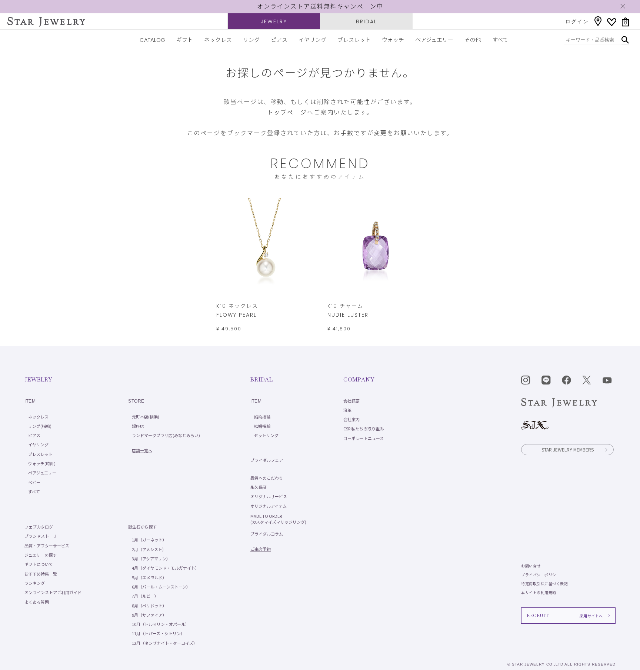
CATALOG (152, 40)
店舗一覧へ (142, 450)
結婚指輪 (262, 426)
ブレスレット (354, 40)
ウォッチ (393, 40)
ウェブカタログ (38, 527)
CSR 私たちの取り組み (363, 428)
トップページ (287, 112)
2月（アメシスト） (149, 549)
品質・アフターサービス (46, 546)
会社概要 (351, 401)
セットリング (266, 435)
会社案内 (351, 419)
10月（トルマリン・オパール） (160, 624)
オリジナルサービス (268, 496)
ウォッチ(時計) (42, 463)
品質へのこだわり (266, 478)
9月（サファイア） (149, 615)
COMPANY (358, 379)
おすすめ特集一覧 (40, 574)
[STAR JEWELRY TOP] (46, 22)
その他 (472, 40)
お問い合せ (531, 566)
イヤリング (312, 40)
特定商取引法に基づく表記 (544, 583)
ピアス (279, 40)
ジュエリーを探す (40, 555)
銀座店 (138, 426)
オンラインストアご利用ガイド (52, 592)
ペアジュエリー (434, 40)
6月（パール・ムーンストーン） (161, 587)
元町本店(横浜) (145, 417)
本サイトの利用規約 (538, 592)
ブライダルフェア (266, 460)
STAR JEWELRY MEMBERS (567, 449)
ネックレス (218, 40)
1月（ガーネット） (149, 540)
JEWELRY (274, 21)
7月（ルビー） (145, 596)
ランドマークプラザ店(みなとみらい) (166, 435)
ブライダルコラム (266, 534)
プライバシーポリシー (540, 574)
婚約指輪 (262, 417)
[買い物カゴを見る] (625, 22)
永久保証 (258, 487)
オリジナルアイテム (268, 506)
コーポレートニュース (363, 438)
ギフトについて (38, 564)
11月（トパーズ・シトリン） (158, 633)
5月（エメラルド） (149, 577)
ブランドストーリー (42, 536)
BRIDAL (366, 21)
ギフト (184, 40)
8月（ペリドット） (149, 606)
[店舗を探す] (597, 21)
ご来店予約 (260, 549)
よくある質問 (36, 602)
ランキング (34, 583)
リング (251, 40)
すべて (500, 40)
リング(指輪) (39, 426)
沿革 (347, 410)
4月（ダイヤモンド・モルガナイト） (165, 568)
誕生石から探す (142, 527)
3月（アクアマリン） (151, 558)
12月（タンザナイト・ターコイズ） (164, 643)
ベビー (34, 482)
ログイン (577, 21)
